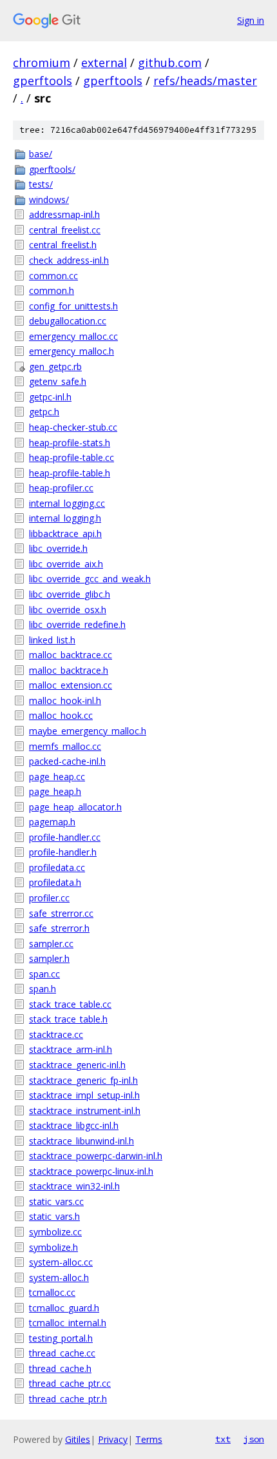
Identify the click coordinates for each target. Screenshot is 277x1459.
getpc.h (44, 412)
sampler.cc (51, 943)
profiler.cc (49, 898)
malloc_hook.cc (61, 715)
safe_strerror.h (59, 928)
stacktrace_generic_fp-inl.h (83, 1080)
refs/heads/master (205, 80)
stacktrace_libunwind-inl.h (81, 1141)
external (104, 62)
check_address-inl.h (69, 260)
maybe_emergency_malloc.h (87, 731)
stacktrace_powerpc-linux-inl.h (91, 1171)
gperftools (42, 80)
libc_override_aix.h (66, 564)
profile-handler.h (63, 852)
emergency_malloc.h (71, 351)
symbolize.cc (55, 1232)
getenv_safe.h (57, 381)
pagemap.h (52, 822)
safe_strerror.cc (61, 913)
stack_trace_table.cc (70, 1004)
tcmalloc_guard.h (64, 1308)
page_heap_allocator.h (75, 807)
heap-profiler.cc (61, 488)
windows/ (49, 199)
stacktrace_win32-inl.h (74, 1186)
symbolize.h (53, 1247)
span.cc (44, 974)
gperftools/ (52, 169)
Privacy (113, 1439)
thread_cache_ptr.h (68, 1399)
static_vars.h (54, 1216)
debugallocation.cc (67, 321)
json (254, 1439)
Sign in (250, 20)
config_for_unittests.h (73, 306)
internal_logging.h (65, 518)
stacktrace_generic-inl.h (77, 1065)
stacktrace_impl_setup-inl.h (84, 1095)
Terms (148, 1439)
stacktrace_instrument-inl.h (84, 1110)
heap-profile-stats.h (69, 442)
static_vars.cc (56, 1201)
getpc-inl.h (50, 397)
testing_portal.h (61, 1338)
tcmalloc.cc (52, 1292)
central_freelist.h (63, 245)
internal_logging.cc (67, 503)
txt (223, 1439)
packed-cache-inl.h (67, 761)
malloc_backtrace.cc (70, 655)
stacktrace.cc (56, 1034)
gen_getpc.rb (55, 366)
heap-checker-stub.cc (73, 427)
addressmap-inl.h (64, 214)
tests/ (41, 184)
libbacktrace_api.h (65, 533)
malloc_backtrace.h (68, 670)
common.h (51, 290)
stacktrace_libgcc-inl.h (74, 1125)
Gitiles (77, 1439)
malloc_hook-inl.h (65, 700)
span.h (42, 989)
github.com (170, 62)
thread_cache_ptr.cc (70, 1383)
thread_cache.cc (62, 1353)
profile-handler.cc (64, 837)
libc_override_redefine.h (77, 624)
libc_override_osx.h (67, 609)
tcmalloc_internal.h (67, 1323)
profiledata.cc (57, 867)
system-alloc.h (59, 1277)
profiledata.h (55, 882)
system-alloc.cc (61, 1262)
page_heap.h (55, 791)
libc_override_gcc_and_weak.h (90, 579)
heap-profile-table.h (69, 473)
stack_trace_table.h (68, 1019)
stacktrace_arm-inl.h (70, 1049)
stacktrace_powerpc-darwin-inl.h (95, 1156)
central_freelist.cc (64, 230)
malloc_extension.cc (70, 685)
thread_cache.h (60, 1368)
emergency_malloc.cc (73, 336)
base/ (40, 154)
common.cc (53, 275)
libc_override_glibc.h (69, 594)
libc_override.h (58, 548)
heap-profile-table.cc (71, 457)
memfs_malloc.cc (65, 746)
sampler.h (49, 958)
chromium (41, 62)
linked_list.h (52, 640)
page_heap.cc (57, 776)
